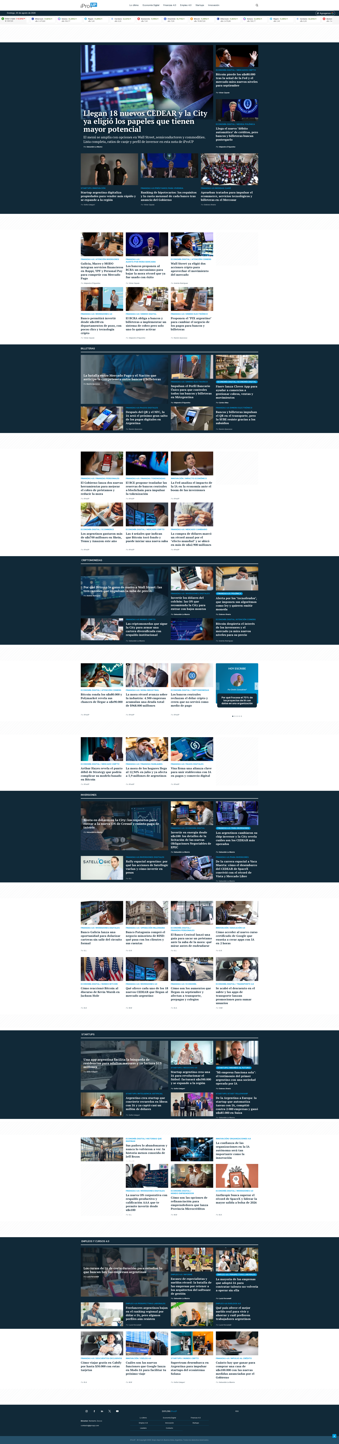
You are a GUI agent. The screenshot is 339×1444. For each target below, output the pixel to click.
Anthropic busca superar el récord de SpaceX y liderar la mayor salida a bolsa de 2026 (236, 1198)
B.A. (175, 1008)
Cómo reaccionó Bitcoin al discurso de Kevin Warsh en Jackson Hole (100, 991)
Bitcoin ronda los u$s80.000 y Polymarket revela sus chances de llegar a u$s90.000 (101, 698)
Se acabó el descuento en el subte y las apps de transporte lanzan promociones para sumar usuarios (235, 995)
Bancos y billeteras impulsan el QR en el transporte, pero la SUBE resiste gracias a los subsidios (236, 417)
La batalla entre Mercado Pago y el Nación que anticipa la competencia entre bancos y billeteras (122, 377)
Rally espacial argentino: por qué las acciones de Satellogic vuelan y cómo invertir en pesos (147, 866)
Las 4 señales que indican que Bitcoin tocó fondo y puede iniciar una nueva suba (147, 537)
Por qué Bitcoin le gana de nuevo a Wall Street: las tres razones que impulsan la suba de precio (122, 589)
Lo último (134, 5)
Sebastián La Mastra (94, 147)
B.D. (85, 1008)
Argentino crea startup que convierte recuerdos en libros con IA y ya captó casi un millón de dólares (146, 1103)
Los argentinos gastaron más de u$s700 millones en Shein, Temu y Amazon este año (101, 537)
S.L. (130, 879)
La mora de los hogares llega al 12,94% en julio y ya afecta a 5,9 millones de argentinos (146, 772)
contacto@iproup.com (90, 1426)
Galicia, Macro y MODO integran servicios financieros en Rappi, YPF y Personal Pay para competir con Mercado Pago (102, 271)
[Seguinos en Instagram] (86, 1411)
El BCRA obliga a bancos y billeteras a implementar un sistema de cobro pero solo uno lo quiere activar (146, 323)
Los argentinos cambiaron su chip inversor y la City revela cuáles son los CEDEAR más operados (236, 838)
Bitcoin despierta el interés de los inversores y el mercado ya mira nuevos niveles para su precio (235, 629)
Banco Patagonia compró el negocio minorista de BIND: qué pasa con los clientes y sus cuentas (145, 937)
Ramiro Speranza (180, 338)
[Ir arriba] (334, 1436)
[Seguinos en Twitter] (109, 1411)
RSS (237, 1411)
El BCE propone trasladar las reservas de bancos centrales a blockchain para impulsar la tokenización (146, 488)
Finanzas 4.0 (169, 5)
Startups (199, 5)
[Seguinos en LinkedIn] (102, 1411)
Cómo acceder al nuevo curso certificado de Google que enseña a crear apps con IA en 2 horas (236, 937)
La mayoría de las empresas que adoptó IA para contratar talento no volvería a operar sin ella (237, 1284)
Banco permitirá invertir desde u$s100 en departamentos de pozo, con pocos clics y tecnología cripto (101, 325)
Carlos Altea (223, 403)
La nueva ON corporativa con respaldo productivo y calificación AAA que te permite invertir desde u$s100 (146, 1202)
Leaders (143, 1428)
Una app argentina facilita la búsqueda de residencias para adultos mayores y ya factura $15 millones (122, 1063)
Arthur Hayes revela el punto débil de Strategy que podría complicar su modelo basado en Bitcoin (101, 773)
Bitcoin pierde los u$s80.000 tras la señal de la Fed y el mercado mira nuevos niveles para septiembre (237, 79)
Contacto (169, 1428)
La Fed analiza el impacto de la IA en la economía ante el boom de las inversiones (191, 486)
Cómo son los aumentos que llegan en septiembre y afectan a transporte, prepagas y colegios (191, 993)
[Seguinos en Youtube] (117, 1411)
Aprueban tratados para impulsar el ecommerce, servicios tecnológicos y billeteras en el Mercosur (227, 196)
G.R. (130, 951)
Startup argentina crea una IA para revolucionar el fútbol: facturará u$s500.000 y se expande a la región (191, 1077)
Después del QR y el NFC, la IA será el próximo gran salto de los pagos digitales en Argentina (147, 417)
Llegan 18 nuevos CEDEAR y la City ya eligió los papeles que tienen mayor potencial (145, 121)
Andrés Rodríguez (181, 283)
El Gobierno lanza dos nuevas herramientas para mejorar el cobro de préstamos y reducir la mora (102, 488)
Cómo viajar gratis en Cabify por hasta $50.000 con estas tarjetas (101, 1366)
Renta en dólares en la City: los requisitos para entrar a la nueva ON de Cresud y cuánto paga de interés (121, 823)
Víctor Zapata (224, 93)
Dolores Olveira (210, 205)
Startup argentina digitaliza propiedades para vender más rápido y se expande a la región (108, 196)
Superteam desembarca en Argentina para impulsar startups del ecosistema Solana (190, 1368)
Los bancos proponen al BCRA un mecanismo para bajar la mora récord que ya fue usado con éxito (145, 271)
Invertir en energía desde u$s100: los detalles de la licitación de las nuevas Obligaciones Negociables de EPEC (191, 839)
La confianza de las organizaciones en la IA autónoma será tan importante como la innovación (233, 1150)
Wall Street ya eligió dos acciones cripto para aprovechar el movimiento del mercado (190, 269)
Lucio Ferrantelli (92, 1277)
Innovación (213, 5)
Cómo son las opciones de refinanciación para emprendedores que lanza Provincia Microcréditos (189, 1203)
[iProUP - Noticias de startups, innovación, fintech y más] (88, 5)
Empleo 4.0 (185, 5)
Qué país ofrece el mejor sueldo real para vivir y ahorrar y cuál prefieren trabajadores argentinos (233, 1313)
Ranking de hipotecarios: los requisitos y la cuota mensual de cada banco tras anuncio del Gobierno (169, 196)
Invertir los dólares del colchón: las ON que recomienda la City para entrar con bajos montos (188, 603)
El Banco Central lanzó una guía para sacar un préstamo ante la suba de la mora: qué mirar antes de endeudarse (191, 940)
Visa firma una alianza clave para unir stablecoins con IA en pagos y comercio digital (191, 772)
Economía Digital (151, 5)
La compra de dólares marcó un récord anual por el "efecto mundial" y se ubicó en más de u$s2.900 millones (191, 539)
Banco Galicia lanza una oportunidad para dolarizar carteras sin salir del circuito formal (101, 937)
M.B (130, 1008)
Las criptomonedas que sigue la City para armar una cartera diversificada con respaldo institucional (146, 629)
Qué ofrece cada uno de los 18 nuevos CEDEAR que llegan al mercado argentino (147, 991)
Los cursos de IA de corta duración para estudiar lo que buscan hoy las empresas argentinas (122, 1270)
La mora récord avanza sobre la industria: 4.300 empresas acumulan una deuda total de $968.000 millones (146, 699)
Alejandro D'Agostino (227, 147)
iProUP (86, 499)
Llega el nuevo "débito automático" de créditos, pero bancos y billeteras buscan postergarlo (237, 133)
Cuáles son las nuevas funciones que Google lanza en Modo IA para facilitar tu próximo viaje (146, 1368)
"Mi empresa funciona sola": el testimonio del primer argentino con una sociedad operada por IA (236, 1077)
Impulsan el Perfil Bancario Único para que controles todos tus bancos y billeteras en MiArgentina (191, 391)
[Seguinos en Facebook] (94, 1411)
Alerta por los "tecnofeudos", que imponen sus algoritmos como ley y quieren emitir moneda (236, 603)
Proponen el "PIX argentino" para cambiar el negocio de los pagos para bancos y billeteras (191, 323)
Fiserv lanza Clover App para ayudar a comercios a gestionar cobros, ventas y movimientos (236, 391)
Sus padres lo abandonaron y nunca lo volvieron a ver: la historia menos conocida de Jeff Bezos (146, 1150)
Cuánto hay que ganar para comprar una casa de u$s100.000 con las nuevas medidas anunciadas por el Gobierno (235, 1370)
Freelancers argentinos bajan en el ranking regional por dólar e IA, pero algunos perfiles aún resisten (147, 1313)
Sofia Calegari (89, 205)
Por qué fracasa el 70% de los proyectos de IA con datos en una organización (237, 700)
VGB (220, 1008)
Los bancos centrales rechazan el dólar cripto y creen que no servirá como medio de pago (189, 699)
